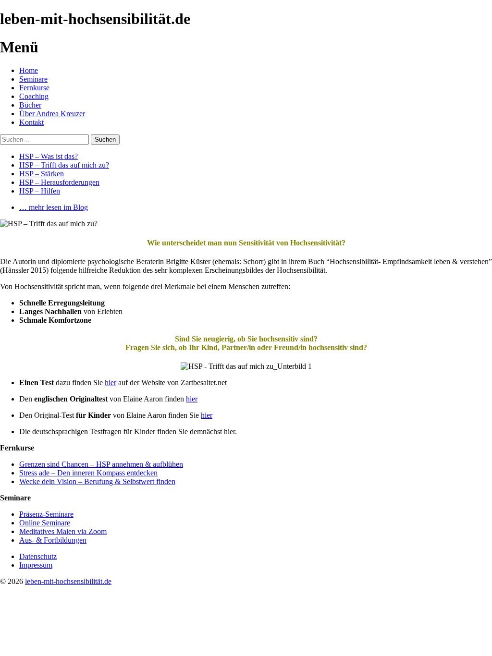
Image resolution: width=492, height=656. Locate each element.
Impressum (35, 565)
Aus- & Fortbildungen (52, 540)
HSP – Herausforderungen (59, 182)
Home (28, 70)
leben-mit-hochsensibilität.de (68, 581)
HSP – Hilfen (39, 191)
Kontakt (31, 122)
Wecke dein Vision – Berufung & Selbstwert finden (97, 481)
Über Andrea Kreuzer (52, 113)
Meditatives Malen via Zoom (63, 531)
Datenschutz (38, 556)
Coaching (34, 96)
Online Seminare (44, 523)
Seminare (33, 79)
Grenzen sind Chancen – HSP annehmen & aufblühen (101, 464)
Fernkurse (34, 88)
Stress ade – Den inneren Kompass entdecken (88, 473)
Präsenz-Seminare (46, 514)
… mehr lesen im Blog (53, 207)
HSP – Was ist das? (48, 156)
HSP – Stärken (41, 174)
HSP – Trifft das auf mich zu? (64, 165)
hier (110, 382)
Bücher (30, 105)
